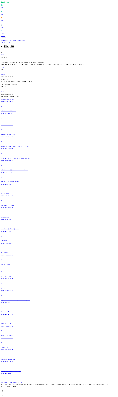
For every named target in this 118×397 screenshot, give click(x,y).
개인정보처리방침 (8, 382)
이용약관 (15, 382)
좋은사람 (3, 74)
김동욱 (2, 54)
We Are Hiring (21, 382)
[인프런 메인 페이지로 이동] (59, 2)
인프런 (2, 382)
